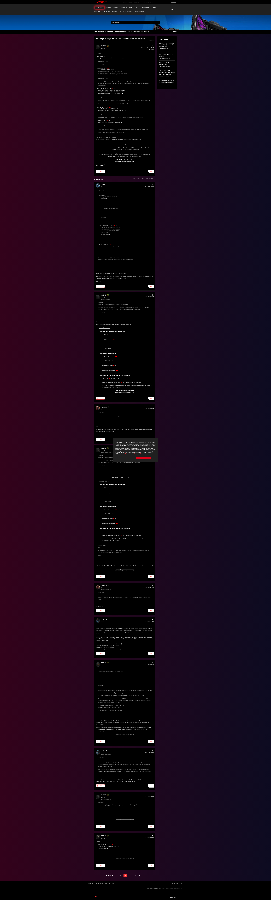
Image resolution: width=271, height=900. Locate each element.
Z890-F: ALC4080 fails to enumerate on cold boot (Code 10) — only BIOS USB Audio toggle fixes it (166, 45)
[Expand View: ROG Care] (110, 8)
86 (135, 875)
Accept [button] (143, 457)
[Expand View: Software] (118, 8)
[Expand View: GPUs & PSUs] (109, 12)
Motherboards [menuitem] (97, 11)
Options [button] (174, 31)
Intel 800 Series (162, 48)
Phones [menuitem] (154, 7)
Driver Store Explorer (116, 149)
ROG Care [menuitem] (108, 7)
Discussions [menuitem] (122, 7)
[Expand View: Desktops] (133, 8)
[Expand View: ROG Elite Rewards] (143, 12)
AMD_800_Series (162, 66)
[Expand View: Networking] (133, 12)
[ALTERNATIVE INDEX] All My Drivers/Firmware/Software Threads (124, 161)
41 (129, 875)
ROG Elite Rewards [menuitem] (139, 11)
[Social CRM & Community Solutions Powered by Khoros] (173, 897)
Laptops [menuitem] (137, 7)
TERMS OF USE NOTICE (150, 888)
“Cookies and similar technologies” (133, 453)
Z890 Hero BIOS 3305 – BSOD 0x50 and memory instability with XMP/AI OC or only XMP (166, 82)
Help (172, 9)
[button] (97, 171)
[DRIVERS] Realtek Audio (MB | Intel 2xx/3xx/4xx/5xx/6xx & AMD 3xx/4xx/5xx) (114, 375)
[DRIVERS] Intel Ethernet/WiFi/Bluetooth (107, 353)
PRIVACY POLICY (158, 888)
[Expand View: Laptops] (140, 8)
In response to (106, 299)
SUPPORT (154, 2)
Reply (151, 171)
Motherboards (110, 31)
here (102, 720)
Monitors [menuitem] (114, 11)
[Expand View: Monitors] (116, 12)
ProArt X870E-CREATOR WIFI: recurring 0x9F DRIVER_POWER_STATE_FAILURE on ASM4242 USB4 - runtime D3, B (167, 72)
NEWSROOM (100, 884)
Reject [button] (127, 457)
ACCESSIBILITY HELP (109, 884)
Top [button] (96, 896)
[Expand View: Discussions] (126, 8)
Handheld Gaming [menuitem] (145, 7)
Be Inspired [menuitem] (100, 7)
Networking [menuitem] (129, 11)
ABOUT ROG (90, 884)
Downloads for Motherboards (121, 31)
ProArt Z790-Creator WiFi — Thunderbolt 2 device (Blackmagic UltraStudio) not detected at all (167, 54)
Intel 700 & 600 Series (163, 58)
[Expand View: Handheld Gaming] (150, 8)
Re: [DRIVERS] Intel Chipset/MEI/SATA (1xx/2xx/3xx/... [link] (139, 31)
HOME (95, 884)
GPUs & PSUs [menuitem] (106, 11)
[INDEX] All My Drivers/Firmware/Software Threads (125, 159)
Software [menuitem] (115, 7)
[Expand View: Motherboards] (101, 12)
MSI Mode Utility (111, 156)
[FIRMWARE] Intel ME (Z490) (104, 328)
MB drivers (102, 165)
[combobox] (135, 22)
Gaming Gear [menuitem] (121, 11)
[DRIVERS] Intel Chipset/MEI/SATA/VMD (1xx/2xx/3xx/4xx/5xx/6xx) (112, 331)
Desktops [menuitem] (130, 7)
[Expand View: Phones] (157, 8)
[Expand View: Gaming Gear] (125, 12)
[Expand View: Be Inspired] (103, 7)
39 (120, 875)
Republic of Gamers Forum (100, 31)
